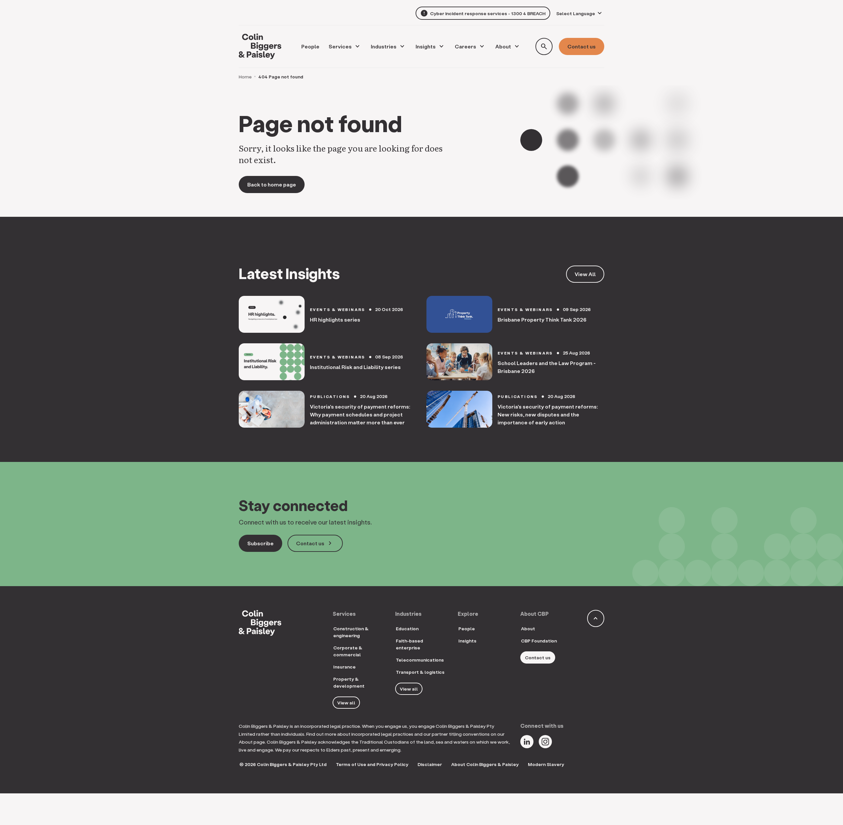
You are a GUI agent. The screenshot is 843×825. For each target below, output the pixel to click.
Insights (426, 46)
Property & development (349, 682)
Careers (465, 46)
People (466, 628)
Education (407, 628)
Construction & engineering (350, 632)
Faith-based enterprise (409, 644)
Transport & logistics (420, 672)
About (503, 46)
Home (245, 76)
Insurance (344, 667)
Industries (383, 46)
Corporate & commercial (347, 651)
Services (340, 46)
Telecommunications (420, 660)
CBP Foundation (539, 641)
